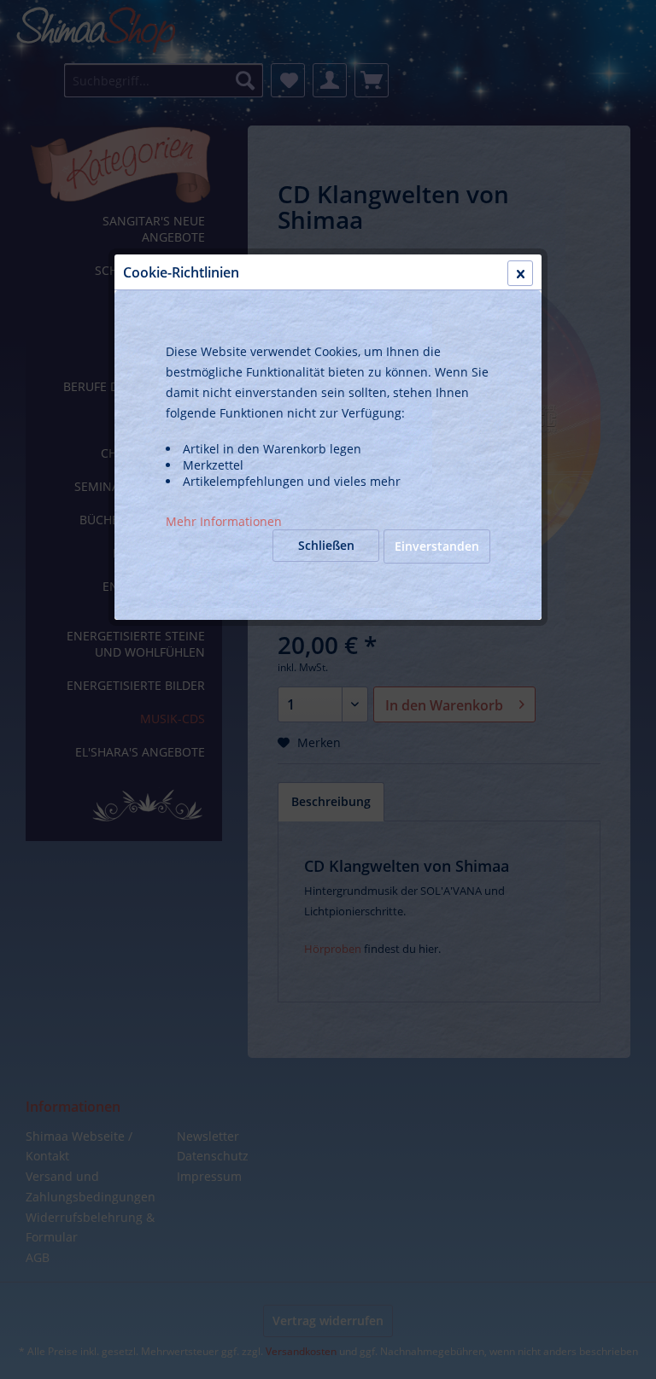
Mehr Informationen (224, 521)
